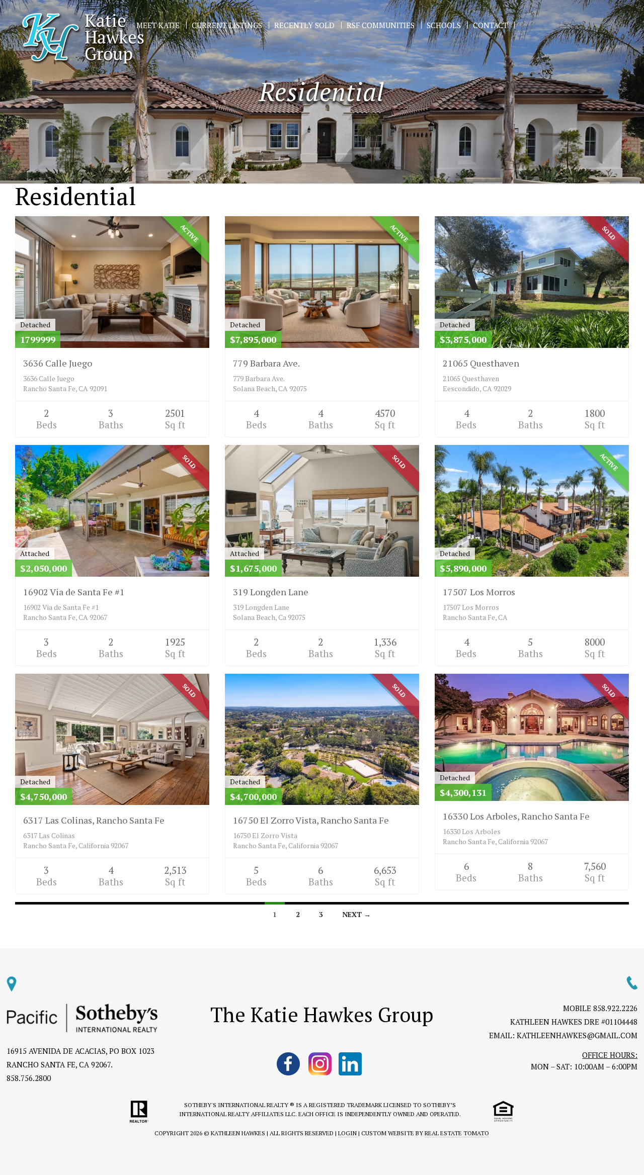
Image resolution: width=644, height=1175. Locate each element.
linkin (351, 1063)
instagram (320, 1063)
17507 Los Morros (479, 592)
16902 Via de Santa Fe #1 (74, 592)
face (288, 1063)
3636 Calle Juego (57, 363)
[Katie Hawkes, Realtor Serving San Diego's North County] (83, 39)
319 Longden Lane (270, 592)
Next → (356, 914)
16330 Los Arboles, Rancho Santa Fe (516, 816)
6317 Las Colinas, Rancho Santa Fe (94, 820)
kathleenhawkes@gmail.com (577, 1035)
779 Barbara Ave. (266, 363)
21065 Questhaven (481, 363)
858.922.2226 (615, 1008)
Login (348, 1133)
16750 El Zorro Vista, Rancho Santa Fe (311, 820)
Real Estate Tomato (457, 1133)
